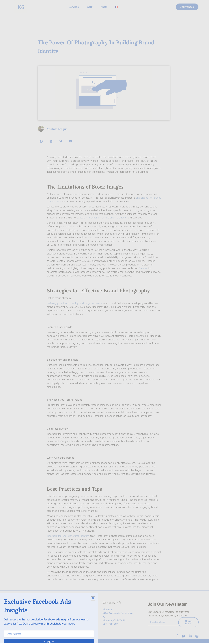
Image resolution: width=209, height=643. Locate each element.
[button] (93, 592)
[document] (104, 321)
